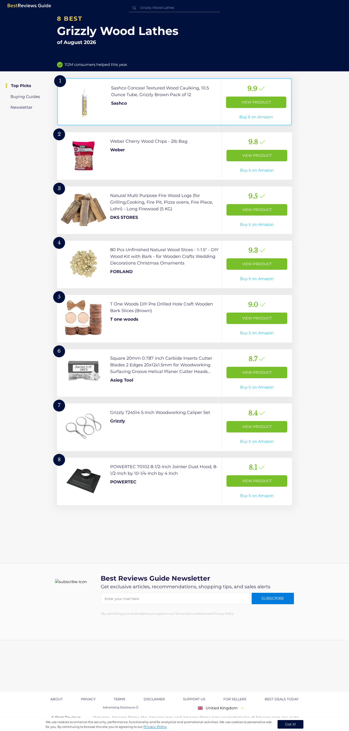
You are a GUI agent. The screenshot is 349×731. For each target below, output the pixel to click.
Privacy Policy (155, 727)
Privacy (88, 699)
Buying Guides (25, 96)
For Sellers (234, 699)
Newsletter (21, 107)
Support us (194, 699)
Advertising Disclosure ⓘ (120, 707)
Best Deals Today (282, 699)
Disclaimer (154, 699)
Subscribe (272, 598)
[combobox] (174, 7)
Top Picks (21, 85)
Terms (119, 699)
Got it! (290, 724)
